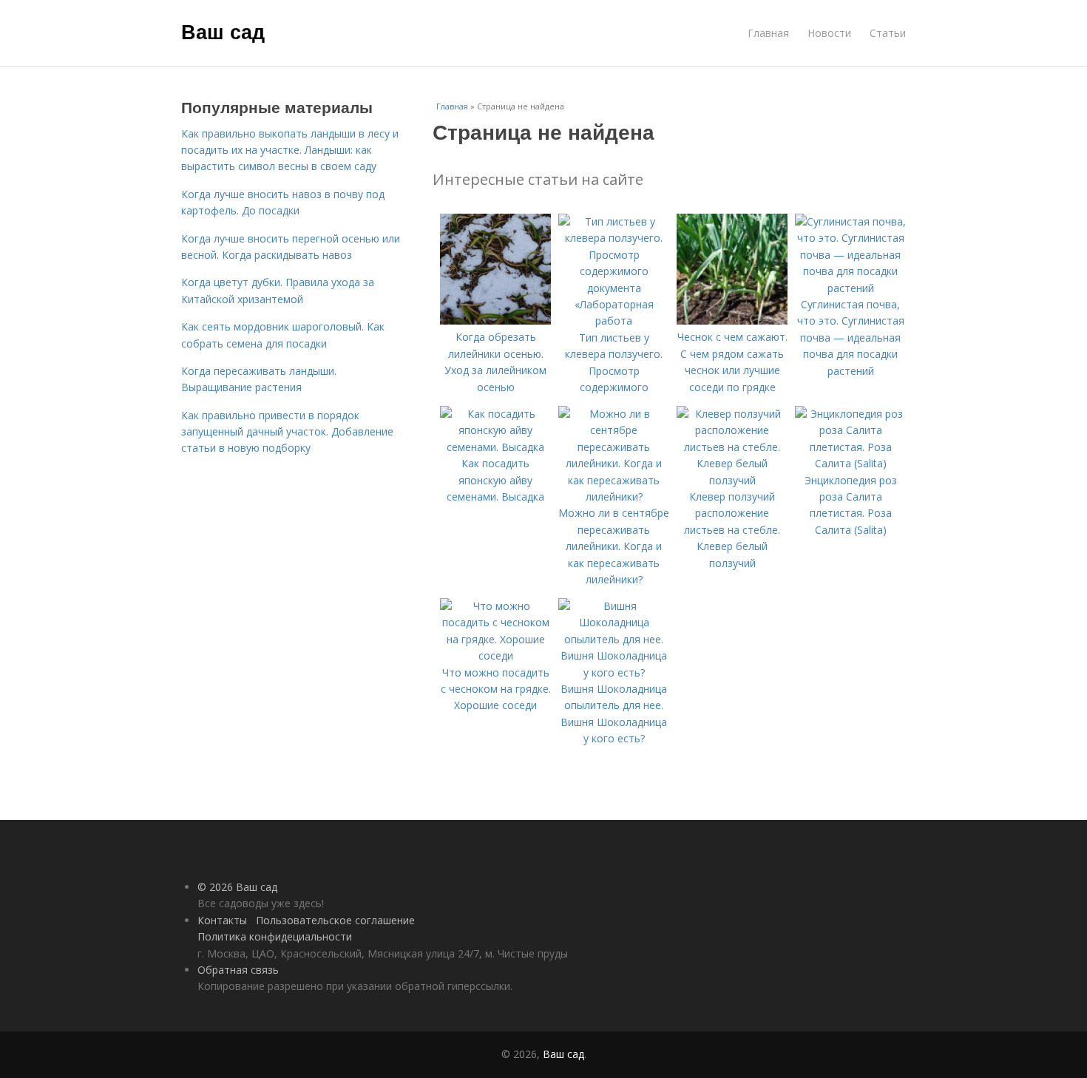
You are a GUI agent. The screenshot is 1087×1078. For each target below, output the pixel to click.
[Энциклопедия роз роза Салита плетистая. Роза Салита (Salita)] (850, 463)
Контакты (222, 920)
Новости (829, 33)
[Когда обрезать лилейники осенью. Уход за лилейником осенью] (495, 320)
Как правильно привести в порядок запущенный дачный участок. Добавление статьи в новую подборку (287, 431)
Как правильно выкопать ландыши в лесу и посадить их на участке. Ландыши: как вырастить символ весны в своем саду (290, 150)
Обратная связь (238, 970)
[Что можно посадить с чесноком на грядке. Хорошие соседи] (495, 655)
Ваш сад (223, 31)
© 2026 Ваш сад (237, 887)
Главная (768, 33)
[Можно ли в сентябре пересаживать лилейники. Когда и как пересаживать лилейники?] (613, 496)
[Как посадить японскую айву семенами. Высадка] (495, 447)
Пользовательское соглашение (335, 920)
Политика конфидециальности (274, 936)
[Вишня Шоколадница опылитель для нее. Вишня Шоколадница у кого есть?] (613, 672)
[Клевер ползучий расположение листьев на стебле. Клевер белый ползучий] (732, 480)
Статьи (888, 33)
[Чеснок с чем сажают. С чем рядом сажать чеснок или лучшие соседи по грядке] (732, 320)
